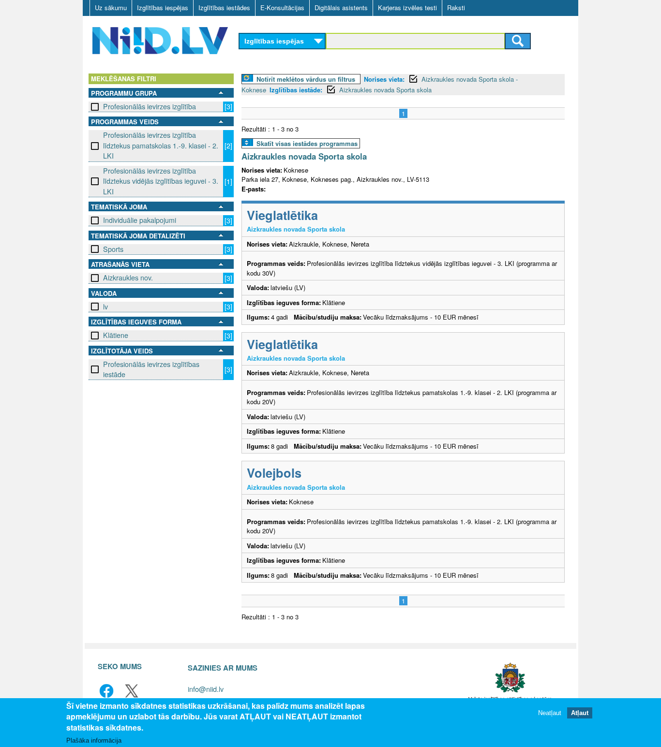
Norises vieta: (384, 79)
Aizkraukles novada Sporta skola (385, 89)
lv (105, 306)
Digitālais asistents (341, 7)
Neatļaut (549, 713)
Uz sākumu (111, 7)
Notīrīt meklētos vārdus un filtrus (305, 79)
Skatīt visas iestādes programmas (307, 143)
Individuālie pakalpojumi (139, 220)
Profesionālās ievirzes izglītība (149, 106)
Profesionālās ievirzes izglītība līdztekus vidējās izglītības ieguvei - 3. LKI (160, 181)
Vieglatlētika (282, 215)
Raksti (456, 7)
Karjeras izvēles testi (407, 7)
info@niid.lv (206, 689)
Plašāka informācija (93, 740)
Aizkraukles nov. (128, 277)
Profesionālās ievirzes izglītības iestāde (151, 369)
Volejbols (274, 473)
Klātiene (115, 335)
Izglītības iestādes (224, 7)
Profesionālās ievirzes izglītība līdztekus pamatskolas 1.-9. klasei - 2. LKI (160, 145)
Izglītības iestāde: (296, 89)
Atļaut (579, 713)
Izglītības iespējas (162, 7)
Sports (113, 249)
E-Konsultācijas (282, 7)
